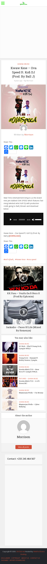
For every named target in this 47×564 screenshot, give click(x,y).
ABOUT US (25, 558)
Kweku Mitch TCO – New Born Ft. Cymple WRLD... (29, 370)
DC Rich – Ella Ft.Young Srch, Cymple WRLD (30, 347)
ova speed (32, 259)
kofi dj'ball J (9, 259)
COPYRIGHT (15, 558)
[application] (23, 219)
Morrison (30, 81)
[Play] (10, 219)
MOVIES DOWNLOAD (17, 560)
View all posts (23, 447)
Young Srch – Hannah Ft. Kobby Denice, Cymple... (28, 359)
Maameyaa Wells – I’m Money (31, 393)
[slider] (38, 219)
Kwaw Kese (21, 259)
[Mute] (33, 219)
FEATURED (22, 379)
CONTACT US (35, 558)
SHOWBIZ (4, 560)
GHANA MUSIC (23, 64)
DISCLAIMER (5, 558)
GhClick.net (20, 551)
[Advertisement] (23, 32)
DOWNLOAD (14, 236)
